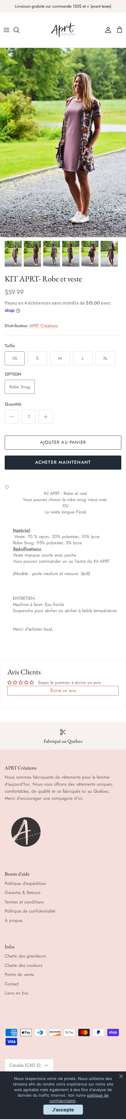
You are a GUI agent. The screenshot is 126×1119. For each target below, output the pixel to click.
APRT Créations (43, 325)
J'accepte (63, 1110)
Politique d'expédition (25, 883)
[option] (63, 142)
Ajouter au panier (63, 442)
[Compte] (106, 29)
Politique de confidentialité (30, 911)
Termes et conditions (24, 902)
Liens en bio (16, 993)
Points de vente (19, 974)
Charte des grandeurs (25, 956)
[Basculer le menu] (6, 29)
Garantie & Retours (22, 892)
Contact (12, 984)
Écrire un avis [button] (63, 690)
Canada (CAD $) (25, 1065)
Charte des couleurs (23, 965)
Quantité (13, 404)
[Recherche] (19, 29)
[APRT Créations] (63, 30)
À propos (13, 920)
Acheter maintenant (63, 462)
